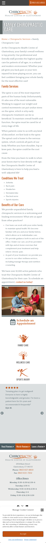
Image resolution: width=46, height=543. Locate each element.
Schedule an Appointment (26, 322)
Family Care (23, 345)
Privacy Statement (30, 539)
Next (42, 413)
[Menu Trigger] (3, 2)
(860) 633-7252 (25, 473)
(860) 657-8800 (38, 2)
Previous (2, 413)
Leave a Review (38, 446)
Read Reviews (7, 446)
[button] (42, 510)
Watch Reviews (22, 446)
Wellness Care (23, 362)
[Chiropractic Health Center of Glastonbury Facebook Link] (18, 505)
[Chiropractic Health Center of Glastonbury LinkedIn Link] (27, 505)
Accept (23, 534)
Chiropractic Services (20, 39)
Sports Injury (23, 379)
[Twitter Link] (22, 505)
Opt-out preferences (15, 539)
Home (5, 39)
